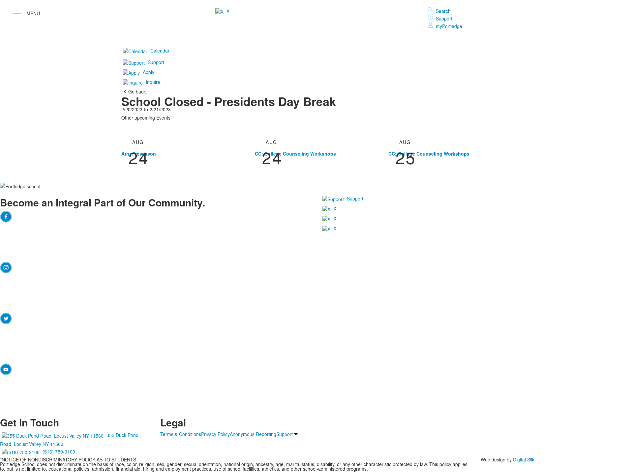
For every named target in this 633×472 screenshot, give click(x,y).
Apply (148, 72)
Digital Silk (523, 459)
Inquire (153, 82)
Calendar (159, 50)
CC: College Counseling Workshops (295, 153)
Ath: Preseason (138, 153)
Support (444, 18)
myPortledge (449, 26)
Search (443, 11)
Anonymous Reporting (253, 434)
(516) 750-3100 (59, 451)
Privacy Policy (215, 434)
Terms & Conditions (180, 434)
